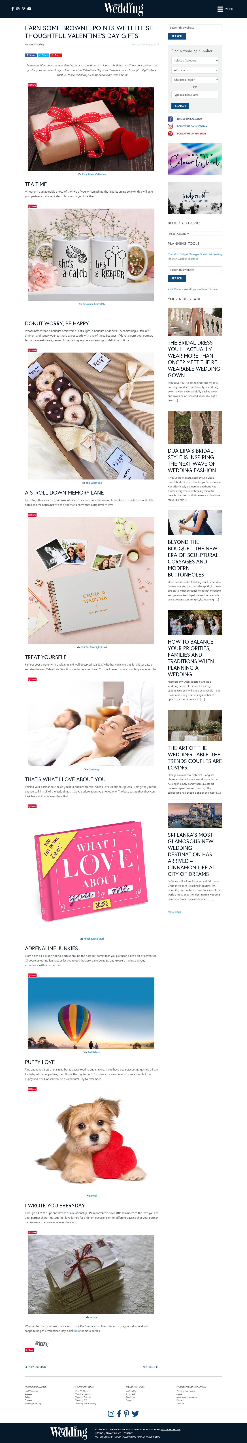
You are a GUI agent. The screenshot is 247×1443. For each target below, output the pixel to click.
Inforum (94, 1317)
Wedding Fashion (83, 1394)
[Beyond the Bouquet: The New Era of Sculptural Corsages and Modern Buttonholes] (195, 523)
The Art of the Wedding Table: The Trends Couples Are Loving (195, 758)
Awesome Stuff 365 (94, 304)
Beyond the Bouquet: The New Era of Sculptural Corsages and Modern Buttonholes (193, 558)
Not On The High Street (94, 647)
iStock (93, 1195)
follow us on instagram (192, 126)
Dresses (28, 1394)
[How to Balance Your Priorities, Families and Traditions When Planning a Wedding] (195, 623)
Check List (130, 1397)
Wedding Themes (83, 1397)
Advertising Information (186, 1397)
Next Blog (149, 1367)
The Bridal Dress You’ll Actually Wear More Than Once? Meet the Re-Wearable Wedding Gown (194, 359)
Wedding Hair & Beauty (85, 1403)
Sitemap (180, 1403)
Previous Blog (37, 1367)
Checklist (173, 254)
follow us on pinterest (191, 133)
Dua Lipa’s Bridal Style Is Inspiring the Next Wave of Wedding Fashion (192, 461)
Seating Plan (131, 1391)
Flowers (28, 1400)
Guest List (206, 254)
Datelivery (93, 769)
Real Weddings (31, 1391)
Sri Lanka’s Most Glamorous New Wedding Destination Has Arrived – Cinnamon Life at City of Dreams (191, 854)
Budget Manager (189, 254)
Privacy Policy (113, 1433)
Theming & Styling (33, 1403)
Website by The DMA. (170, 1429)
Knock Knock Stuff (94, 938)
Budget (129, 1400)
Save (33, 84)
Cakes (27, 1397)
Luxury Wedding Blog (125, 1437)
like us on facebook (189, 119)
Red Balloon (94, 1052)
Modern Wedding (68, 1433)
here (77, 1331)
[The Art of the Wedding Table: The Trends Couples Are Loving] (195, 726)
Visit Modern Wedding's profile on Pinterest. (194, 289)
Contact (179, 1400)
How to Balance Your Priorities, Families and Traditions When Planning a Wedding (191, 658)
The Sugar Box (94, 482)
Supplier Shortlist (187, 258)
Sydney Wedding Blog (149, 1437)
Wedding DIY (81, 1400)
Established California (94, 174)
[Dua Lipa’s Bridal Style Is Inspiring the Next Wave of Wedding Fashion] (195, 428)
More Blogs (174, 911)
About (179, 1394)
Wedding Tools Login (185, 1391)
